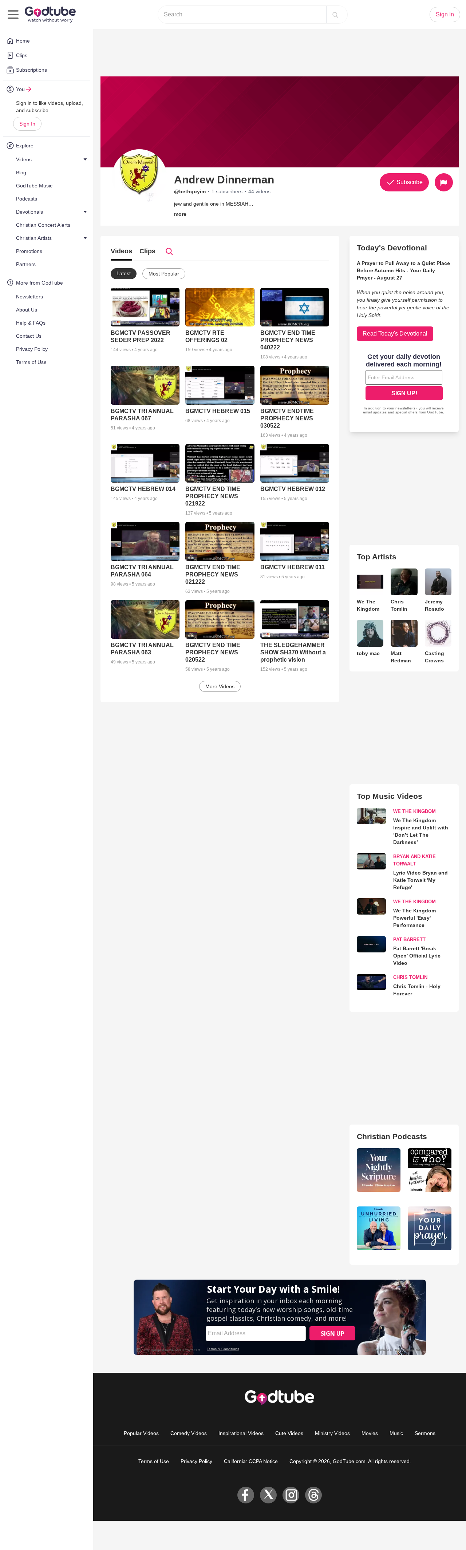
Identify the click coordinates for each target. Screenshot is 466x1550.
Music (396, 1433)
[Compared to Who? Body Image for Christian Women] (429, 1170)
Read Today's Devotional (395, 333)
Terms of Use (153, 1461)
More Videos (219, 686)
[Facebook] (245, 1495)
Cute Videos (289, 1433)
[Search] (335, 14)
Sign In (27, 124)
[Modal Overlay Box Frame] (404, 384)
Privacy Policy (196, 1461)
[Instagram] (291, 1495)
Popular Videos (141, 1433)
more (180, 214)
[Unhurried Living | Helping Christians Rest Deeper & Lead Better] (378, 1228)
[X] (268, 1495)
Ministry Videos (332, 1433)
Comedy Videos (188, 1433)
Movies (370, 1433)
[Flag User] (444, 182)
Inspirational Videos (241, 1433)
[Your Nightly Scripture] (378, 1170)
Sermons (425, 1433)
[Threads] (313, 1495)
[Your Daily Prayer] (429, 1228)
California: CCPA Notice (251, 1461)
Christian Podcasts (392, 1136)
